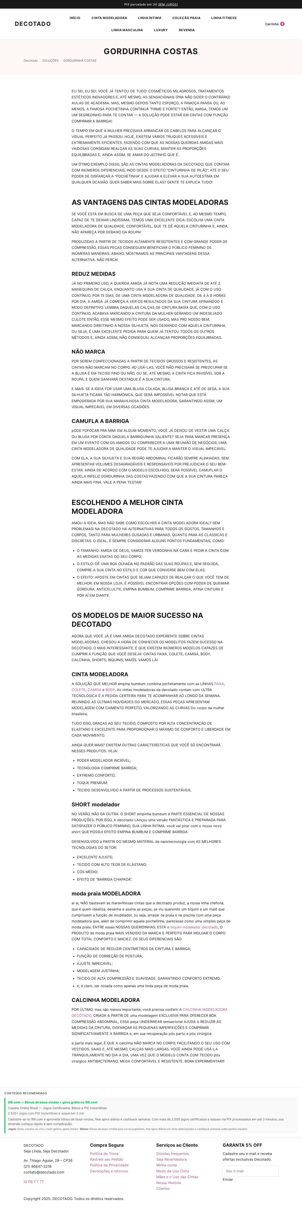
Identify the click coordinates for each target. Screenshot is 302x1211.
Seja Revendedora (171, 1159)
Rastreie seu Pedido (106, 1159)
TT (42, 1181)
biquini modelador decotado (194, 927)
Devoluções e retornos (109, 1171)
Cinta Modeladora (109, 18)
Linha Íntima (149, 18)
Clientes (163, 1188)
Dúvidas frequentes (172, 1153)
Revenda (187, 30)
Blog (241, 1185)
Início (75, 18)
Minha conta (166, 1165)
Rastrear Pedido (131, 1208)
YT (36, 1181)
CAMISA (94, 689)
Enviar (228, 1179)
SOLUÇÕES (50, 60)
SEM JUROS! (168, 4)
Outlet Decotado (158, 1208)
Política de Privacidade (109, 1165)
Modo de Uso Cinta (172, 1171)
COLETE (79, 689)
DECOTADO (29, 23)
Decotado (31, 60)
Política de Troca (104, 1153)
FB (30, 1181)
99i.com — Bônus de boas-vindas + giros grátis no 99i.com (52, 1102)
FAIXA (219, 684)
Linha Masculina (127, 30)
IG (25, 1181)
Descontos (255, 1185)
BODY (110, 689)
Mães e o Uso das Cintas (177, 1177)
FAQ (99, 1208)
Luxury (161, 30)
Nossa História (168, 1183)
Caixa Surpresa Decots (250, 1193)
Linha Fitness (224, 18)
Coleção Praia (186, 18)
